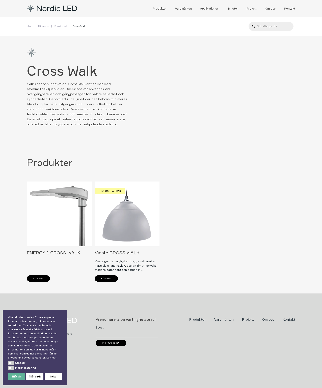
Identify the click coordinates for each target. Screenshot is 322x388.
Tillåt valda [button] (35, 376)
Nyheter (232, 8)
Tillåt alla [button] (16, 376)
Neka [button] (53, 376)
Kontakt (289, 8)
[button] (11, 363)
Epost (100, 327)
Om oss (270, 8)
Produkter (160, 8)
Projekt (251, 8)
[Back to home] (52, 8)
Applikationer (209, 8)
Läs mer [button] (51, 357)
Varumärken (183, 8)
